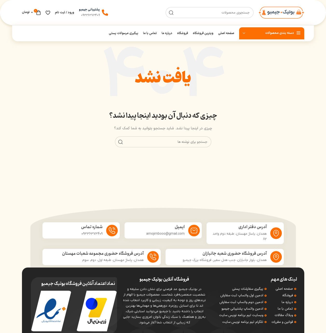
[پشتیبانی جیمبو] (105, 12)
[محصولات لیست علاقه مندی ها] (48, 12)
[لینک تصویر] (96, 310)
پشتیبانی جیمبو (89, 9)
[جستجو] (120, 141)
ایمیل (180, 227)
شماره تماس (92, 227)
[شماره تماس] (112, 230)
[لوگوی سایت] (281, 12)
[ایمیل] (194, 230)
